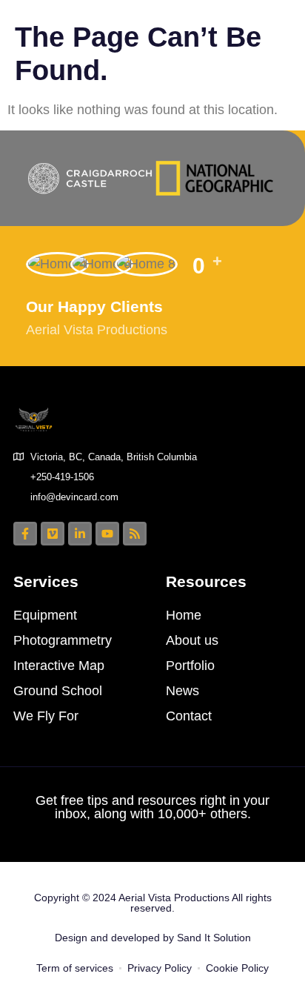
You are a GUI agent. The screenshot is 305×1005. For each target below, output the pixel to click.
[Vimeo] (52, 533)
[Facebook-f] (25, 533)
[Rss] (135, 533)
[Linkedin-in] (80, 533)
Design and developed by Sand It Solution (153, 937)
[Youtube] (107, 533)
